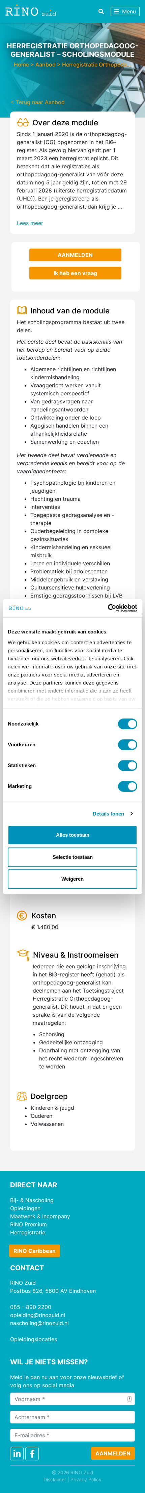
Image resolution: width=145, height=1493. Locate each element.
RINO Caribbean (34, 1250)
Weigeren (72, 879)
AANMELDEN (75, 255)
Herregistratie (27, 1232)
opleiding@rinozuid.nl (37, 1315)
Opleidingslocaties (33, 1339)
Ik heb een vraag (75, 273)
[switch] (127, 744)
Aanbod (45, 64)
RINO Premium (28, 1224)
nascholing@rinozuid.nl (39, 1323)
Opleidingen (25, 1208)
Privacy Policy (86, 1479)
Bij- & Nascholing (32, 1200)
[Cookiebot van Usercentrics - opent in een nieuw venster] (107, 608)
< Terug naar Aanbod (37, 102)
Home (21, 64)
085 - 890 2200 (30, 1307)
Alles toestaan (72, 835)
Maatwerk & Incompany (40, 1216)
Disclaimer (55, 1479)
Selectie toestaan (73, 857)
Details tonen (108, 814)
